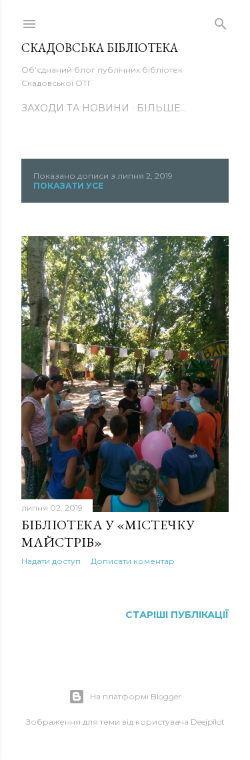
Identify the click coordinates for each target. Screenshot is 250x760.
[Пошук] (221, 21)
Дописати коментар (133, 561)
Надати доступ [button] (51, 561)
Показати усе (68, 186)
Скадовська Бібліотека (99, 47)
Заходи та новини (75, 108)
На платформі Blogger (135, 696)
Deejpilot (208, 722)
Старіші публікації (177, 615)
